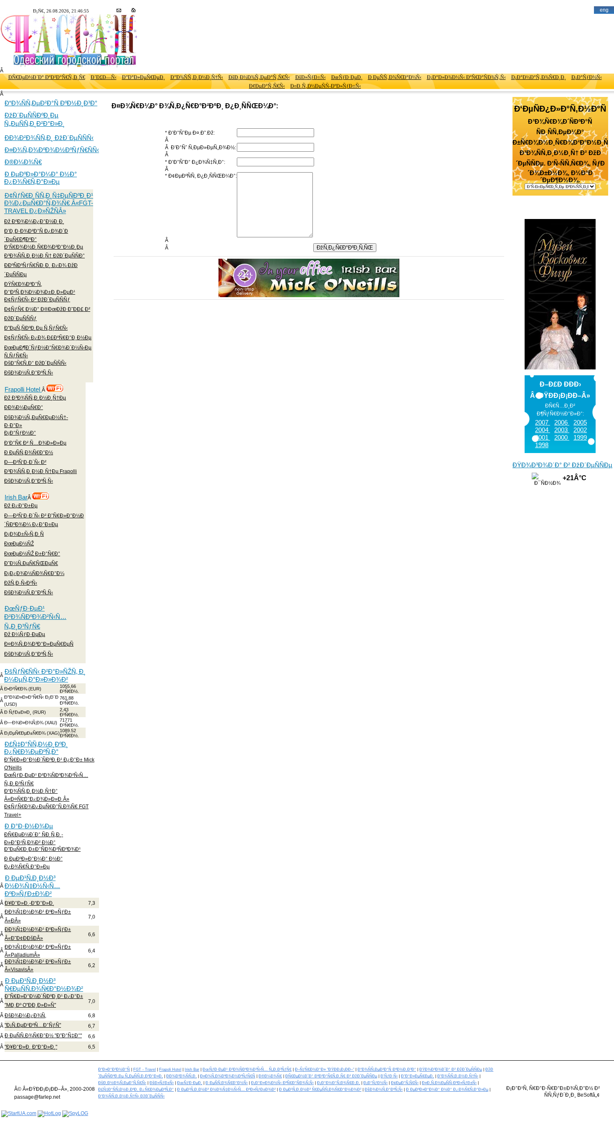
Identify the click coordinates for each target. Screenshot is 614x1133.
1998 (541, 444)
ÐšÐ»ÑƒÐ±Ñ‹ (310, 77)
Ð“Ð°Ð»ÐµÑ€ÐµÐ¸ (143, 77)
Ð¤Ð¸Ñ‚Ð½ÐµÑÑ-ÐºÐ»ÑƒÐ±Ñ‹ (325, 86)
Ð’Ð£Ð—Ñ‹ (104, 77)
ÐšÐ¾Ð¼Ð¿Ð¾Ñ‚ (25, 1015)
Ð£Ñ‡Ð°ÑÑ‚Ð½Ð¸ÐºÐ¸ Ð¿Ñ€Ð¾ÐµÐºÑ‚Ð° (36, 748)
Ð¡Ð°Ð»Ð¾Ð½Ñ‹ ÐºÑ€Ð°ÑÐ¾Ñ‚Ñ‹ (466, 77)
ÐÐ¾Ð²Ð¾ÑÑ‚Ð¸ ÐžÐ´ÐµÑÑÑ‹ (49, 137)
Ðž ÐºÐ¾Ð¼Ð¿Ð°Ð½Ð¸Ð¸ (34, 221)
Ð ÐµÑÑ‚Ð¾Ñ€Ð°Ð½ (28, 453)
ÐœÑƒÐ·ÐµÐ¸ (347, 77)
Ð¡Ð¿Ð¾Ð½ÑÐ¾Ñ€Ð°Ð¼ (34, 573)
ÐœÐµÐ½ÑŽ (19, 544)
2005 (580, 422)
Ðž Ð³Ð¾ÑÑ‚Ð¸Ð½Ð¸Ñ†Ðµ (35, 398)
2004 (542, 429)
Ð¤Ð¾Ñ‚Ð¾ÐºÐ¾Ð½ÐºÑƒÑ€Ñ (227, 1076)
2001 (542, 437)
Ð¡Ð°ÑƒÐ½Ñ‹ (586, 77)
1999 (580, 437)
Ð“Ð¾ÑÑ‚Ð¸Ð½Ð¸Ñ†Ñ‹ (196, 77)
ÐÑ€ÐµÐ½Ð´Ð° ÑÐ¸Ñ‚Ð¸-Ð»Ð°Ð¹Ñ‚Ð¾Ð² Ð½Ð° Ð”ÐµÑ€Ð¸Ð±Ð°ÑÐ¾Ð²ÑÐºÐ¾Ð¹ (42, 842)
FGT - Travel (144, 1069)
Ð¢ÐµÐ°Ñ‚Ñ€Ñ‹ (267, 86)
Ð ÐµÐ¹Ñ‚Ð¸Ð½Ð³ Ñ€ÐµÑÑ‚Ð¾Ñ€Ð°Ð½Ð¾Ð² (44, 984)
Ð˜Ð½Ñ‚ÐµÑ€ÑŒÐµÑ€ (31, 563)
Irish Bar (16, 497)
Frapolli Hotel (23, 389)
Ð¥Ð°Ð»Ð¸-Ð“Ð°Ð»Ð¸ (29, 903)
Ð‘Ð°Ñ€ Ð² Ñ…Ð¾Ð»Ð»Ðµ (35, 443)
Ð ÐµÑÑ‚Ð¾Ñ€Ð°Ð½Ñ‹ (394, 77)
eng (604, 10)
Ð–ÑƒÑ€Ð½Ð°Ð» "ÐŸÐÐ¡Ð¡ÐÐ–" (324, 1069)
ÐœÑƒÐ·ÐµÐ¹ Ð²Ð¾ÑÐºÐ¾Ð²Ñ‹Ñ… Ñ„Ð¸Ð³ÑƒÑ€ (35, 617)
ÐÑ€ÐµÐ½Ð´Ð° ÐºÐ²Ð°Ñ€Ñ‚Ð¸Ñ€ (46, 77)
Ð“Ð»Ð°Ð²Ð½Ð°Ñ (114, 1069)
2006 (561, 422)
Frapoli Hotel (170, 1069)
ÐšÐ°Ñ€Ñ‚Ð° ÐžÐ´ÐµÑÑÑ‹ (35, 363)
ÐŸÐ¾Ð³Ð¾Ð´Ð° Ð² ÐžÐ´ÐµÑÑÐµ (562, 464)
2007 (542, 422)
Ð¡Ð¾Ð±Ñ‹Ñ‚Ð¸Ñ (24, 534)
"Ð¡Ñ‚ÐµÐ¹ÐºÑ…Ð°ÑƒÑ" (33, 1025)
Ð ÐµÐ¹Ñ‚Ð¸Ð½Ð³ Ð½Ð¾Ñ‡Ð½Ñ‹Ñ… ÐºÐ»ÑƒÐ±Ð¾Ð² (32, 885)
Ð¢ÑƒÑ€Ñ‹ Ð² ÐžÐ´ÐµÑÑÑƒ (37, 300)
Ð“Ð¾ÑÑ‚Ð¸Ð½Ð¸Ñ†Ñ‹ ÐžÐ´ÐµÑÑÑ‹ (131, 1096)
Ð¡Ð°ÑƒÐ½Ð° (20, 433)
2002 (580, 429)
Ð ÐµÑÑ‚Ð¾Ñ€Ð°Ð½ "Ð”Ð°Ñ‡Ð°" (43, 1036)
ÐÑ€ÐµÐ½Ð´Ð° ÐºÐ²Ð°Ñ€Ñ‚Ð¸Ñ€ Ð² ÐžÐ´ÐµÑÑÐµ (331, 1076)
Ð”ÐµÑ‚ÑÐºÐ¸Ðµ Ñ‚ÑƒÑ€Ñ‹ (36, 328)
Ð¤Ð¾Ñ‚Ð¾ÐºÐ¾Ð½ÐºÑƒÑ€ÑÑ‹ (52, 149)
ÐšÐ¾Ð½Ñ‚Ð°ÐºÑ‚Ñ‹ (28, 373)
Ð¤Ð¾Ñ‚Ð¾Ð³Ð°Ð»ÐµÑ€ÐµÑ (39, 644)
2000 (561, 437)
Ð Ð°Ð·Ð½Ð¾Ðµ (29, 826)
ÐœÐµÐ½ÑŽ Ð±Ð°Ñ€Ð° (32, 554)
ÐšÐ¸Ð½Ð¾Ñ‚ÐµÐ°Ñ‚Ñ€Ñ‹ (259, 77)
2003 (561, 429)
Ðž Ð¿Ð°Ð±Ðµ (21, 506)
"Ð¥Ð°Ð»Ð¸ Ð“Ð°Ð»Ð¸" (31, 1047)
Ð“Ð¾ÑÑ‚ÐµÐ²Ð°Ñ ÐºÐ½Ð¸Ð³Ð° (51, 103)
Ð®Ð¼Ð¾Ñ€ (23, 161)
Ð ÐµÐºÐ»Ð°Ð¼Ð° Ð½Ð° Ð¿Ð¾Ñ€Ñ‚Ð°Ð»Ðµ (40, 178)
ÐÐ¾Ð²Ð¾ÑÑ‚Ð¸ (181, 1076)
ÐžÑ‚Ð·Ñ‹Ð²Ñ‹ (20, 583)
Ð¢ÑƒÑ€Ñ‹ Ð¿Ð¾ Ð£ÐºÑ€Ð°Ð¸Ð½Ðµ (47, 338)
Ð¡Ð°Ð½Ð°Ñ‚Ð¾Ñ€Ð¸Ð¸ (538, 77)
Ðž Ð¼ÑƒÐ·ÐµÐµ (24, 634)
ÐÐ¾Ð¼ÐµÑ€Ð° (23, 407)
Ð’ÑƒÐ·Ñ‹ (389, 1076)
